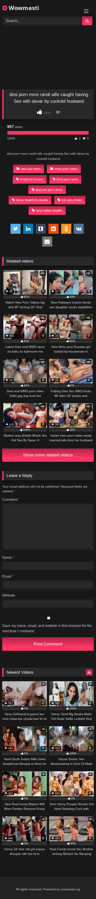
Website (8, 595)
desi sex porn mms (48, 189)
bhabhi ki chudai (31, 179)
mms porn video (66, 168)
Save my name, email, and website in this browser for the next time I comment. (47, 628)
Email (8, 576)
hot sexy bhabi (71, 200)
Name (8, 557)
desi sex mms (30, 168)
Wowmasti (23, 8)
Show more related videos (48, 455)
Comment (10, 499)
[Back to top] (82, 885)
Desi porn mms (67, 179)
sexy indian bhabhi (49, 210)
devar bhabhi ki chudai (32, 200)
